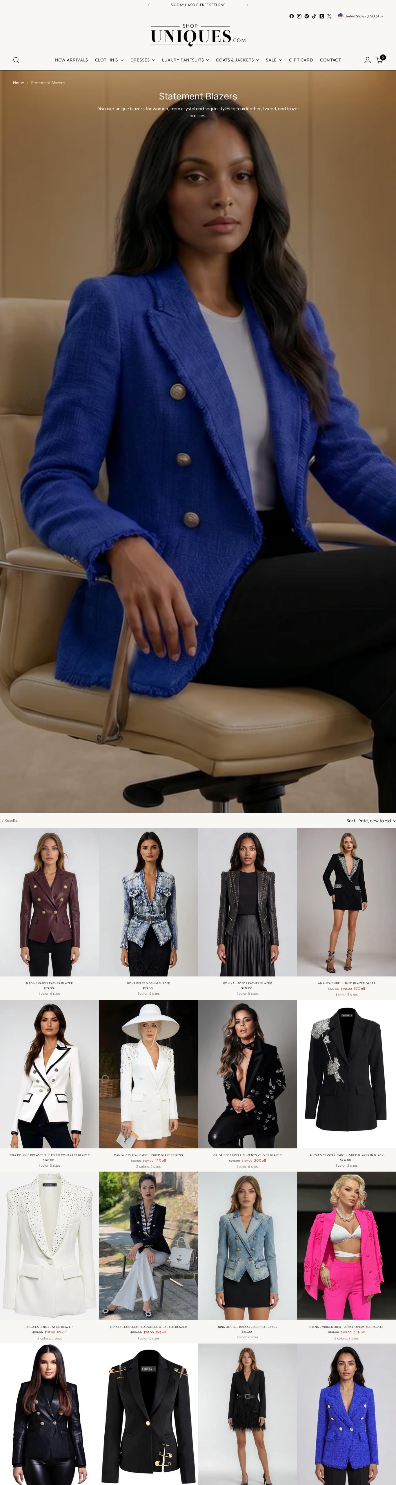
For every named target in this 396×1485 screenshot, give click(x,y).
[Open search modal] (16, 60)
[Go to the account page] (367, 60)
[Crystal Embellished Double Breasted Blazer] (148, 1246)
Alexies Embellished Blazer (49, 1327)
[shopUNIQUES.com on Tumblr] (321, 16)
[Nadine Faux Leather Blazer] (49, 902)
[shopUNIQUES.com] (198, 35)
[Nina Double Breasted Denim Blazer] (247, 1246)
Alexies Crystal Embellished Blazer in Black (346, 1155)
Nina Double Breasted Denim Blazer (247, 1327)
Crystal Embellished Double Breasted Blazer (148, 1327)
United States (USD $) (362, 16)
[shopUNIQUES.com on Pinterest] (306, 16)
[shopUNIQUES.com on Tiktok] (314, 16)
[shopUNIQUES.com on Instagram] (299, 16)
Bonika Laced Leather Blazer (247, 983)
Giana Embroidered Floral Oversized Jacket (346, 1327)
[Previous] (149, 5)
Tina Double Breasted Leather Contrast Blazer (49, 1155)
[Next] (247, 5)
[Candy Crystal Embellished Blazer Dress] (148, 1074)
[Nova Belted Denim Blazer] (148, 902)
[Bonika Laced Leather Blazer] (247, 902)
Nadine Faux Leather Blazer (49, 983)
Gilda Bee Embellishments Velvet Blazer (247, 1155)
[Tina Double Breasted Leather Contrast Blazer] (49, 1074)
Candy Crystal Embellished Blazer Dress (148, 1155)
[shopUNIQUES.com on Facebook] (291, 16)
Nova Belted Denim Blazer (148, 983)
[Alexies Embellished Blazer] (49, 1246)
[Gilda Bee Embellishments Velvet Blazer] (247, 1074)
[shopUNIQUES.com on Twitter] (329, 16)
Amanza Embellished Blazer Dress (346, 983)
